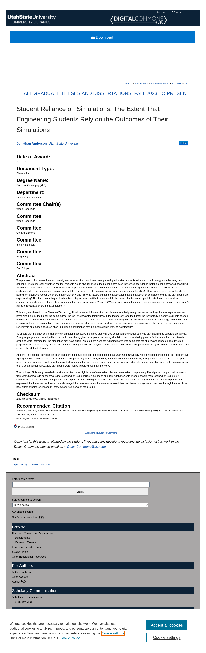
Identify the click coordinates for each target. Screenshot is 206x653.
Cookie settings (113, 633)
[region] (103, 631)
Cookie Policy (70, 638)
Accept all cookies (167, 625)
